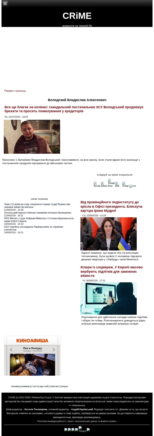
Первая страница (15, 90)
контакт (55, 386)
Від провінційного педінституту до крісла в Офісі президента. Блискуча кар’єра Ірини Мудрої (111, 206)
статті (34, 386)
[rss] (132, 186)
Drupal (47, 397)
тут (116, 409)
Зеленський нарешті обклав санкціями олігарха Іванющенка (37, 212)
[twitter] (104, 186)
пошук (64, 386)
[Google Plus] (111, 186)
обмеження (78, 405)
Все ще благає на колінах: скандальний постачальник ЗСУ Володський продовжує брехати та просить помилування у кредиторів (74, 109)
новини (25, 386)
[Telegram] (125, 186)
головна (15, 386)
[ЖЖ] (118, 186)
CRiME (77, 16)
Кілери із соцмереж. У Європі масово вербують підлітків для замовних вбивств (112, 271)
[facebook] (97, 186)
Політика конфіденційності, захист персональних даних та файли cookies (76, 421)
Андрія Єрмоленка (112, 397)
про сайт (44, 386)
